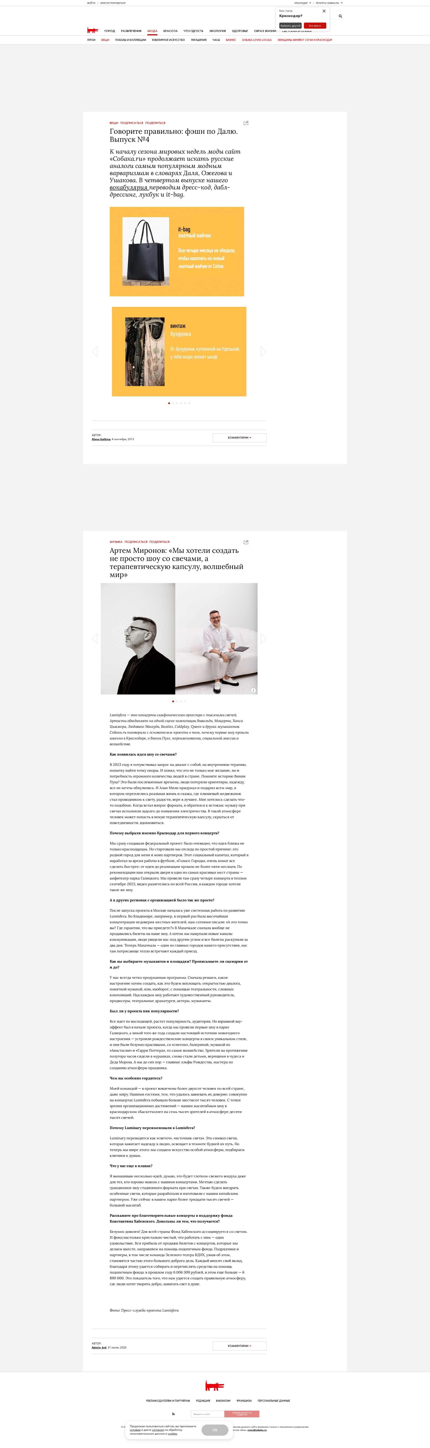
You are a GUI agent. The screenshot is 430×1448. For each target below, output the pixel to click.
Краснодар (301, 2)
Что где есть (193, 31)
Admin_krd (99, 1347)
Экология (217, 31)
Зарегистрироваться (112, 2)
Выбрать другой (290, 25)
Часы (216, 40)
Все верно (315, 25)
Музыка (116, 542)
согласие (158, 1430)
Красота (170, 31)
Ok (215, 1430)
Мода (152, 31)
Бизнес (231, 40)
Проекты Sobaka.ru (327, 2)
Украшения (198, 40)
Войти (91, 2)
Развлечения (131, 31)
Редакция (203, 1400)
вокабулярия (129, 187)
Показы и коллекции (130, 40)
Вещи (105, 40)
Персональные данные (274, 1400)
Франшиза (244, 1400)
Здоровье (240, 31)
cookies (172, 1433)
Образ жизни (265, 31)
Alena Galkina (101, 439)
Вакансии (223, 1400)
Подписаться (131, 123)
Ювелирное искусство (168, 40)
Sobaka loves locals (257, 40)
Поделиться (155, 123)
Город (110, 31)
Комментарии (238, 437)
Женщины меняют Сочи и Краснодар (305, 40)
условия (135, 1430)
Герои (91, 40)
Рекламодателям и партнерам (168, 1400)
